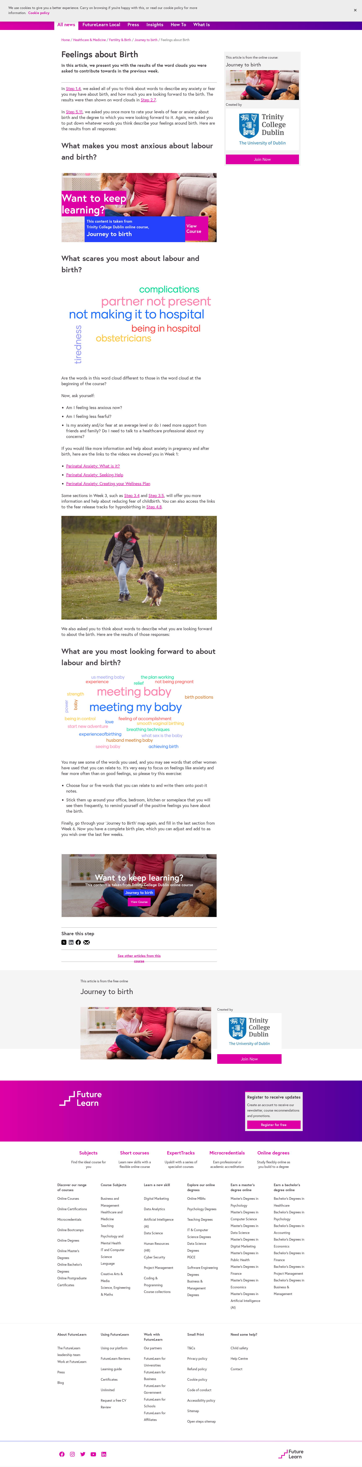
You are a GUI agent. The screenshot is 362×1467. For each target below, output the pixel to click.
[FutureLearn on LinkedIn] (103, 1453)
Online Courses (68, 1198)
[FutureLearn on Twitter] (83, 1453)
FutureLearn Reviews (115, 1358)
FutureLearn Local (101, 24)
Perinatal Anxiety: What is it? (93, 466)
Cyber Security (154, 1257)
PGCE (191, 1257)
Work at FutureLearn (71, 1362)
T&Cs (191, 1348)
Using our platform (114, 1348)
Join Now (262, 159)
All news (66, 24)
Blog (60, 1382)
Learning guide (111, 1369)
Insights (154, 24)
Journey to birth (146, 40)
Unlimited (108, 1390)
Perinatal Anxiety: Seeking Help (94, 474)
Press (133, 24)
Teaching (107, 1226)
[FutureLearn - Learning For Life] (290, 1453)
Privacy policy (197, 1358)
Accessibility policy (201, 1400)
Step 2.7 (148, 99)
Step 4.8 (154, 506)
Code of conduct (199, 1390)
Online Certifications (72, 1209)
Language (108, 1263)
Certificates (109, 1379)
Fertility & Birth (120, 40)
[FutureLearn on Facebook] (63, 1453)
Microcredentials (69, 1219)
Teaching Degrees (200, 1219)
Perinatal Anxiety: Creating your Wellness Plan (108, 483)
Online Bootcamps (70, 1230)
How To (178, 24)
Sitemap (193, 1411)
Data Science (153, 1233)
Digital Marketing (156, 1198)
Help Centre (239, 1358)
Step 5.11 (74, 111)
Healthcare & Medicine (89, 40)
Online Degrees (68, 1240)
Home (65, 40)
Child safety (239, 1348)
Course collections (157, 1292)
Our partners (153, 1348)
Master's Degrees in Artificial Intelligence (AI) (245, 1300)
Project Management (158, 1268)
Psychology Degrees (201, 1209)
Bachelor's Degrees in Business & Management (289, 1287)
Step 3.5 (156, 495)
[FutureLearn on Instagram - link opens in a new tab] (72, 1453)
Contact (236, 1369)
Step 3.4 (132, 495)
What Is (201, 24)
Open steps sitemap (201, 1421)
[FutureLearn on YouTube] (93, 1453)
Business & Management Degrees (196, 1288)
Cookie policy (197, 1379)
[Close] (355, 10)
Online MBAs (196, 1198)
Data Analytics (154, 1209)
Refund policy (197, 1369)
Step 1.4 (73, 88)
